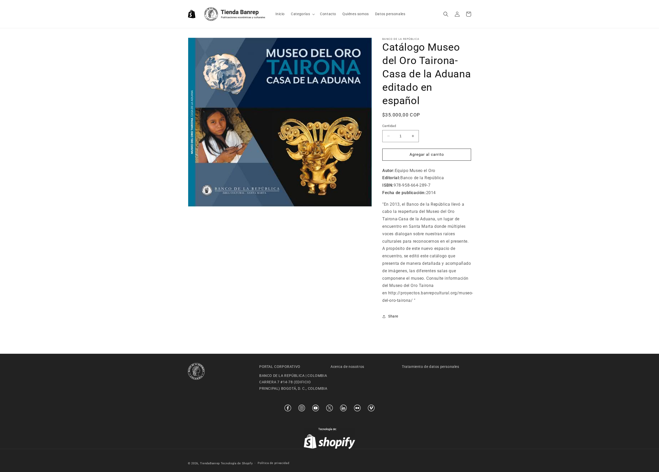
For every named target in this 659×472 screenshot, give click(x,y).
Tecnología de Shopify (237, 463)
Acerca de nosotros (347, 367)
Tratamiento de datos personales (430, 367)
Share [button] (393, 316)
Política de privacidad (273, 463)
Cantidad (389, 126)
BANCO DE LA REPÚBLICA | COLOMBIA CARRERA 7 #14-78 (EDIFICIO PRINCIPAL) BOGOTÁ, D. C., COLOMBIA (293, 382)
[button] (302, 13)
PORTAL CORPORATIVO (279, 367)
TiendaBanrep (210, 463)
